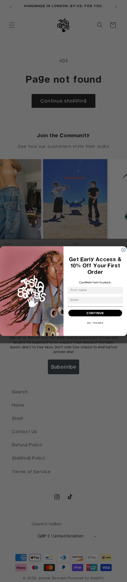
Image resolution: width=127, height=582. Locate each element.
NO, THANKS (95, 323)
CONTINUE (95, 312)
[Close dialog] (123, 250)
